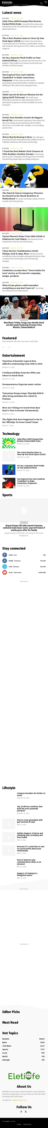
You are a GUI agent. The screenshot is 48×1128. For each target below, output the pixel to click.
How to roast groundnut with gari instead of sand (30, 821)
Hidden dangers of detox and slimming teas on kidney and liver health (30, 835)
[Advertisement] (24, 682)
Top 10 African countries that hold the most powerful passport (30, 808)
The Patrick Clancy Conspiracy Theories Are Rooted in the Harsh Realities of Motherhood (22, 196)
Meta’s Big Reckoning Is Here (17, 137)
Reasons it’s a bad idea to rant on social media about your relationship (30, 848)
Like (44, 555)
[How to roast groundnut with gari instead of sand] (8, 824)
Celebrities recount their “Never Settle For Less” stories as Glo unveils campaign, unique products (23, 273)
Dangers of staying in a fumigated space (27, 874)
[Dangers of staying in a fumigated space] (8, 877)
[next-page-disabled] (7, 347)
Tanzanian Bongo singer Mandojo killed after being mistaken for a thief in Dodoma (22, 396)
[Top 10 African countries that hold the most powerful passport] (8, 810)
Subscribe (42, 572)
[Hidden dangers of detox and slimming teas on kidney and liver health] (8, 837)
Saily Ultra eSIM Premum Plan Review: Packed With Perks (30, 440)
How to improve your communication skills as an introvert (29, 862)
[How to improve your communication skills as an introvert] (8, 864)
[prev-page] (2, 347)
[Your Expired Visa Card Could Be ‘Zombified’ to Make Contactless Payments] (8, 483)
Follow (43, 561)
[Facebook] (21, 1111)
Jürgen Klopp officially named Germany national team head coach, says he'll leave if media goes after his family (24, 528)
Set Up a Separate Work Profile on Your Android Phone (30, 467)
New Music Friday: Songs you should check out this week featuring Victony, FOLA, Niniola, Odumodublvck (24, 325)
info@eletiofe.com (19, 1100)
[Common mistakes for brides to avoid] (8, 797)
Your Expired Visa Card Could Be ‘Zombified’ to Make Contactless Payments (18, 78)
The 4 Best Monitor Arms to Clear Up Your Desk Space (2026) (31, 453)
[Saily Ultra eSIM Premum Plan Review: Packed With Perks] (8, 443)
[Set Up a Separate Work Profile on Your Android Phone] (8, 469)
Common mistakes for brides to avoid (31, 794)
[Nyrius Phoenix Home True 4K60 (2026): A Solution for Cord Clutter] (24, 219)
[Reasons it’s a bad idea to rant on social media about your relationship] (8, 850)
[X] (25, 1111)
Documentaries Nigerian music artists (21, 384)
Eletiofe (5, 18)
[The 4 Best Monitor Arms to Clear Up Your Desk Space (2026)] (8, 456)
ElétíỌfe (12, 1121)
